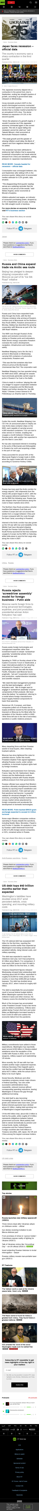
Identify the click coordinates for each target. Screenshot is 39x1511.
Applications (19, 1449)
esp (9, 1426)
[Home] (2, 2)
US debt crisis (7, 1158)
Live (19, 1445)
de (21, 1426)
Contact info (19, 1486)
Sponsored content (20, 1463)
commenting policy (22, 243)
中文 (36, 1426)
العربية (3, 1426)
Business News (12, 42)
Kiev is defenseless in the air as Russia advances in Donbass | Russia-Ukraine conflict (19, 11)
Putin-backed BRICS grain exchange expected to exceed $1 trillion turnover (19, 812)
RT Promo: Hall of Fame (19, 1481)
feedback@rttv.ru (19, 247)
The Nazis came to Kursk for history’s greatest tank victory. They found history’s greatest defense (18, 1318)
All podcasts (32, 1398)
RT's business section (15, 211)
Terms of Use (19, 1468)
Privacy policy (19, 1472)
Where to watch (19, 1454)
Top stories (7, 1193)
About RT (19, 1477)
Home (5, 42)
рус (15, 1426)
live (11, 2)
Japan (4, 237)
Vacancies (19, 1495)
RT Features (7, 1265)
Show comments (20, 254)
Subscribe (19, 1385)
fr (25, 1426)
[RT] (5, 1430)
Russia (11, 563)
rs (31, 1426)
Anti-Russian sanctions (11, 858)
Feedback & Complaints (19, 1490)
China (4, 563)
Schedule (19, 1458)
